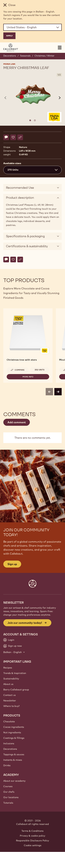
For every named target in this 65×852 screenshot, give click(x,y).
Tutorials (8, 802)
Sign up (12, 564)
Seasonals (25, 55)
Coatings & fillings (13, 737)
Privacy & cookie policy (32, 835)
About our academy (14, 780)
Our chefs (8, 791)
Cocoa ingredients (13, 726)
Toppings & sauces (13, 754)
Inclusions (8, 743)
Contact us (9, 695)
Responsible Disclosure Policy (32, 840)
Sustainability (11, 678)
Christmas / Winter (44, 55)
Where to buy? (11, 706)
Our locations (10, 797)
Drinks (6, 765)
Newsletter (9, 700)
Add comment (17, 422)
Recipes (7, 667)
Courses (7, 786)
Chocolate (9, 721)
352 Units (39, 370)
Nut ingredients (12, 732)
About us (8, 684)
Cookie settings (32, 845)
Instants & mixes (12, 759)
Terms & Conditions (33, 830)
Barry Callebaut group (16, 689)
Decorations (9, 55)
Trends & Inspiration (14, 673)
